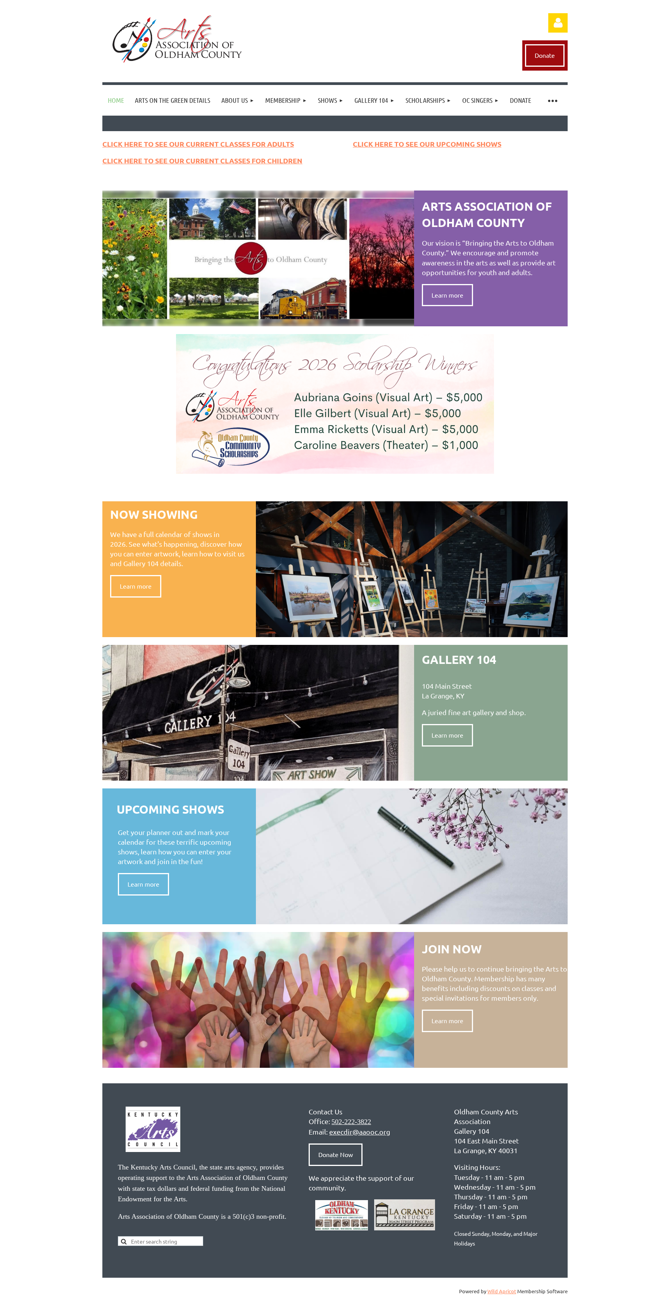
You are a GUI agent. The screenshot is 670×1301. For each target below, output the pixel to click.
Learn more (447, 295)
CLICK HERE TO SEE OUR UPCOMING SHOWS (427, 143)
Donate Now (335, 1154)
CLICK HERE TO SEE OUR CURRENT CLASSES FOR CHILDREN (202, 160)
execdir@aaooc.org (359, 1132)
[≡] (552, 100)
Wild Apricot (501, 1291)
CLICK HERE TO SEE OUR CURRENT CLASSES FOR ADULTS (198, 143)
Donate (545, 55)
